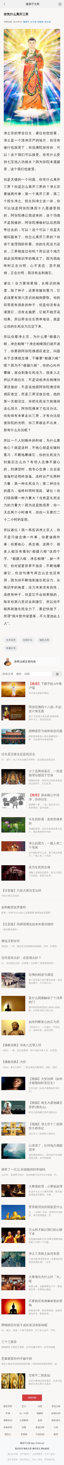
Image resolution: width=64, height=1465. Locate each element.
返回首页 (19, 1448)
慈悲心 (8, 1434)
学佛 (8, 1413)
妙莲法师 (56, 1413)
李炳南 (24, 1434)
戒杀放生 (56, 1420)
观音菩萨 (7, 1406)
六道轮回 (39, 1434)
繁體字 (26, 22)
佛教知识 (7, 1420)
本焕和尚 (7, 1427)
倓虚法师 (39, 1427)
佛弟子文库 (32, 4)
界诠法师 (56, 1406)
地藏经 (40, 1413)
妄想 (40, 1420)
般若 (56, 1434)
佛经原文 (36, 1448)
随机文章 (44, 640)
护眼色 (41, 22)
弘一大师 (23, 1413)
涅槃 (24, 1427)
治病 (40, 1406)
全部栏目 (27, 640)
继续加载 (32, 1397)
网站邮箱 (45, 1448)
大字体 (33, 22)
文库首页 (11, 640)
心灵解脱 (23, 1420)
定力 (24, 1406)
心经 (56, 1427)
